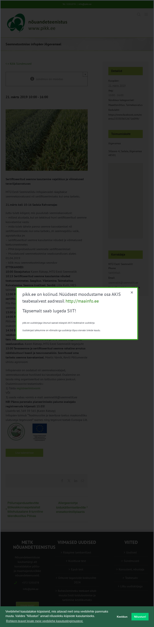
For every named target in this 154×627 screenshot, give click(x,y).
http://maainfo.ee (82, 301)
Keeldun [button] (122, 616)
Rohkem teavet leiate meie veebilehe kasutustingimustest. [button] (44, 621)
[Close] (131, 292)
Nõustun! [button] (140, 616)
